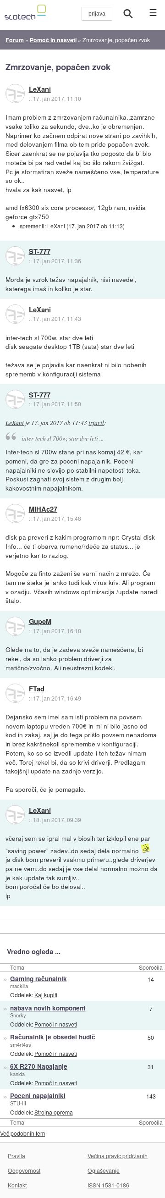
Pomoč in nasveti (55, 1024)
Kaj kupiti (45, 995)
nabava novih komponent (48, 1008)
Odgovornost (24, 1170)
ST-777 (39, 251)
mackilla (19, 985)
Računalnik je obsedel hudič (52, 1036)
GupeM (40, 621)
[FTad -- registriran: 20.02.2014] (15, 693)
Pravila (16, 1155)
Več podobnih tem (22, 1133)
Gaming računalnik (38, 978)
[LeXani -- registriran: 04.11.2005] (15, 93)
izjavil (96, 423)
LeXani (40, 89)
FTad (36, 689)
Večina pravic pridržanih (118, 1155)
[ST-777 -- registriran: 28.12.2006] (15, 255)
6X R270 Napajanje (38, 1066)
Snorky (18, 1015)
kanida (17, 1073)
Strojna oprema (53, 1112)
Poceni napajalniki (38, 1095)
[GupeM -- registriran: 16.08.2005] (15, 626)
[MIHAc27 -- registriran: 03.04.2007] (15, 513)
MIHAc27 (43, 509)
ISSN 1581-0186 (108, 1185)
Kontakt (17, 1185)
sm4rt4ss (20, 1044)
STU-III (18, 1103)
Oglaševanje (104, 1170)
